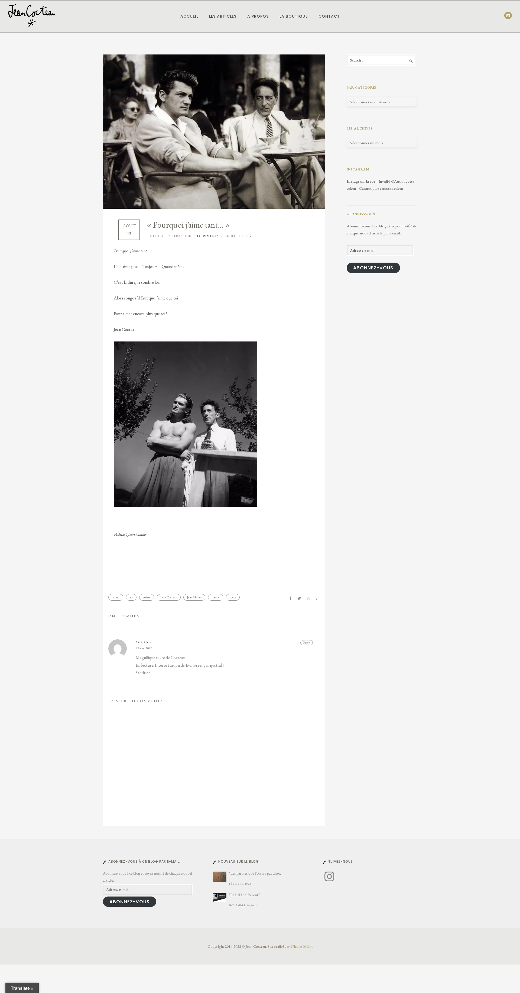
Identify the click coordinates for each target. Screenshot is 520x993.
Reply (306, 642)
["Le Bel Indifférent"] (219, 897)
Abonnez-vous (373, 268)
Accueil (189, 16)
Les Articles (222, 16)
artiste (147, 597)
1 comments (208, 236)
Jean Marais (194, 597)
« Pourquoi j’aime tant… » (188, 225)
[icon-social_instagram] (508, 15)
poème (216, 597)
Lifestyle (247, 236)
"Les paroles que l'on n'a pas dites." (255, 873)
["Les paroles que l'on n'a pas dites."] (219, 877)
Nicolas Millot (302, 946)
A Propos (258, 16)
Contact (329, 16)
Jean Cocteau (168, 597)
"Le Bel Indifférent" (244, 895)
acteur (116, 597)
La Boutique (294, 16)
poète (232, 597)
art (131, 597)
